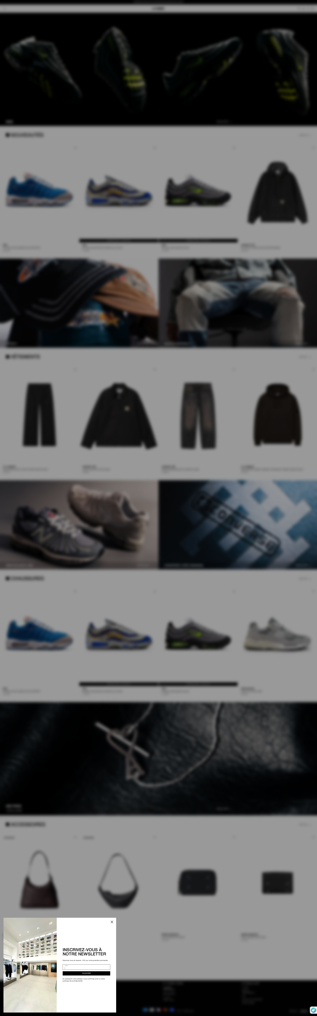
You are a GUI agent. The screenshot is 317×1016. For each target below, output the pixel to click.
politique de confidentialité (72, 981)
